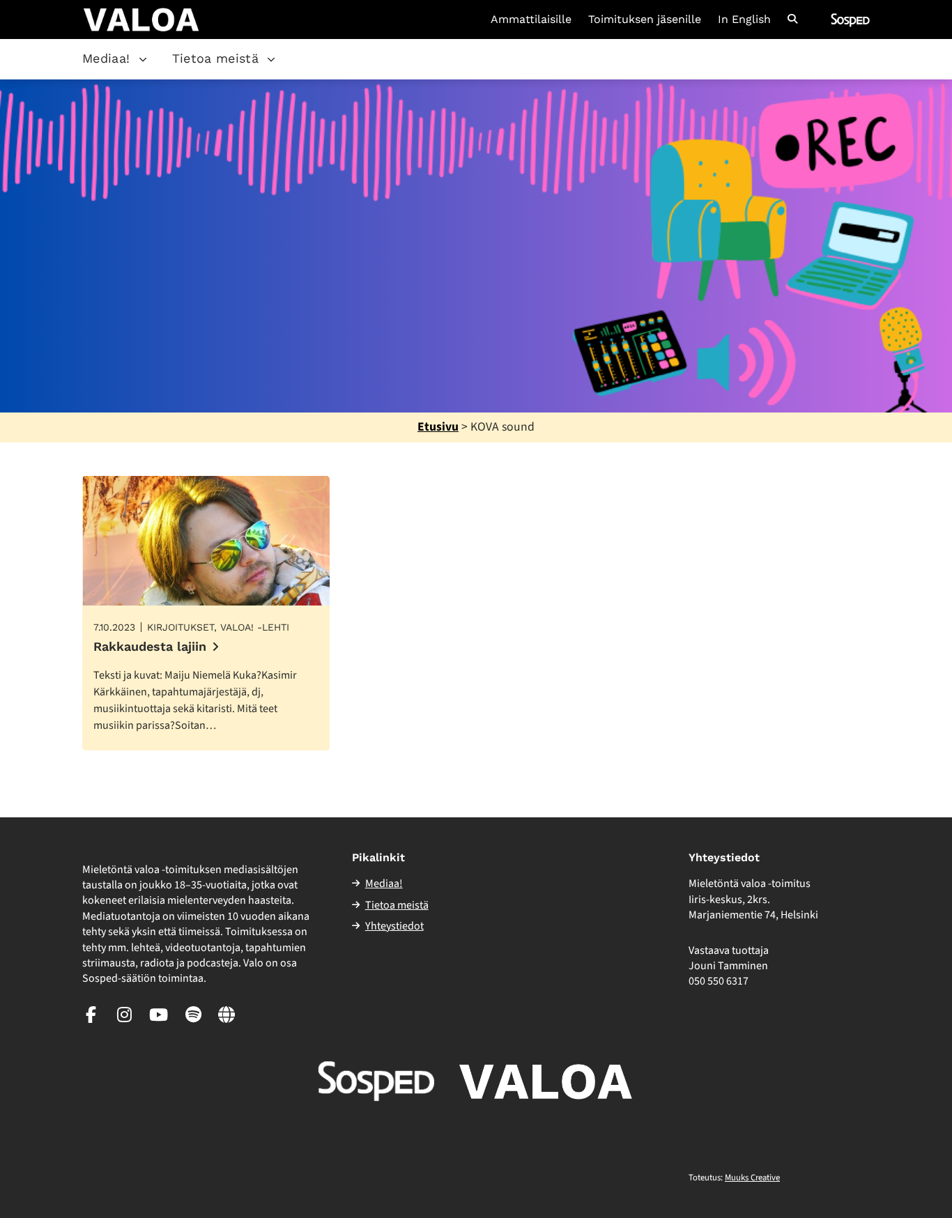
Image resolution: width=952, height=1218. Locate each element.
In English (744, 19)
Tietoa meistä (215, 58)
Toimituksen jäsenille (644, 19)
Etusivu (438, 426)
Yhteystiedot (394, 926)
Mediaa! (106, 58)
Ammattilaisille (531, 19)
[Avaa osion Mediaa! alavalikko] (143, 59)
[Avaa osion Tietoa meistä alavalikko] (271, 59)
